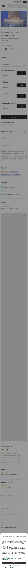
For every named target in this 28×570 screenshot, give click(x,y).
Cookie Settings (14, 565)
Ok (14, 562)
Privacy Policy (5, 559)
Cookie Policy (13, 567)
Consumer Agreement (10, 558)
